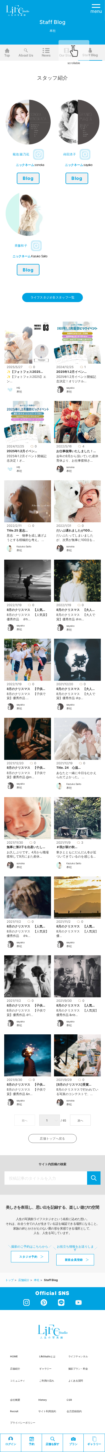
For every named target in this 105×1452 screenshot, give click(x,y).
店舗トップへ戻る (52, 1138)
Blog (28, 178)
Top (7, 55)
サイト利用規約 (47, 1411)
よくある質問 (75, 1380)
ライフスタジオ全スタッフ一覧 (53, 297)
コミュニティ (17, 1380)
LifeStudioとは (47, 1356)
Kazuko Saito (24, 546)
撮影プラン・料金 (78, 1368)
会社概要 (15, 1399)
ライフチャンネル (78, 1356)
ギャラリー (45, 1368)
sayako (70, 387)
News (46, 55)
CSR (69, 1399)
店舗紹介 (15, 1368)
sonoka (70, 467)
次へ (80, 1120)
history (42, 1399)
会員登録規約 (74, 1411)
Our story (66, 55)
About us (25, 55)
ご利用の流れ (46, 1380)
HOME (13, 1356)
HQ (18, 387)
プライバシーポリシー (22, 1422)
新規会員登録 (74, 1259)
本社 (19, 391)
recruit (14, 1411)
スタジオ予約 (28, 1256)
